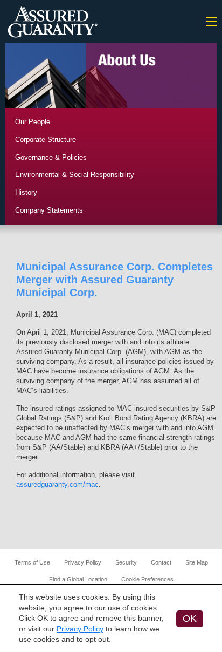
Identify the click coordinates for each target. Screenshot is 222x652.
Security (126, 562)
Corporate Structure (45, 139)
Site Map (196, 562)
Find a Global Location (78, 579)
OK (190, 618)
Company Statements (49, 210)
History (26, 192)
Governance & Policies (51, 157)
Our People (32, 122)
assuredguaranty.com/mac (57, 484)
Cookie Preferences (147, 579)
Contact (161, 562)
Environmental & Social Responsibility (74, 175)
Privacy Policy (82, 562)
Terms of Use (32, 562)
